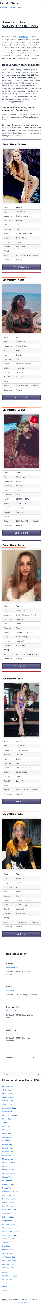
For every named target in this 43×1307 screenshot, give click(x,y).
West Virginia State (9, 1261)
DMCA (4, 1287)
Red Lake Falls (13, 1007)
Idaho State (6, 1130)
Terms (4, 1283)
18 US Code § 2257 (9, 1276)
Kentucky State (7, 1148)
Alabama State (7, 1086)
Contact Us (6, 1291)
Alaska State (6, 1090)
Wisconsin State (8, 1264)
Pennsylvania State (9, 1224)
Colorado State (7, 1104)
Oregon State (7, 1221)
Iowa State (6, 1141)
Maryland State (7, 1159)
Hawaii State (6, 1126)
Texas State (6, 1243)
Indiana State (7, 1137)
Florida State (7, 1119)
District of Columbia (9, 1115)
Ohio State (6, 1213)
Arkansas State (8, 1097)
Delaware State (7, 1112)
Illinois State (6, 1134)
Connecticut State (9, 1108)
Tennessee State (8, 1239)
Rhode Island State (9, 1228)
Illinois (13, 8)
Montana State (7, 1181)
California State (8, 1101)
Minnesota (9, 1011)
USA (8, 8)
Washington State (9, 1257)
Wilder (9, 986)
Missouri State (7, 1177)
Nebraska (9, 1034)
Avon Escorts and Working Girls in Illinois (20, 24)
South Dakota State (9, 1235)
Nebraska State (8, 1184)
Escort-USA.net (10, 3)
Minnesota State (8, 1170)
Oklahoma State (8, 1217)
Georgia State (7, 1123)
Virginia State (7, 1253)
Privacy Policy (7, 1280)
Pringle (9, 963)
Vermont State (7, 1250)
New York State (8, 1202)
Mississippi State (8, 1173)
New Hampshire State (10, 1192)
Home (2, 8)
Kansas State (7, 1144)
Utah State (6, 1246)
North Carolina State (9, 1206)
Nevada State (7, 1188)
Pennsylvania (10, 967)
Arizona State (7, 1094)
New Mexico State (9, 1199)
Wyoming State (8, 1268)
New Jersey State (8, 1195)
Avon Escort (23, 37)
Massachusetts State (10, 1163)
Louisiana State (8, 1152)
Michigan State (7, 1166)
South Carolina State (10, 1232)
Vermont (13, 990)
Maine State (6, 1155)
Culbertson (11, 1030)
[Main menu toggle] (40, 3)
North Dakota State (9, 1210)
